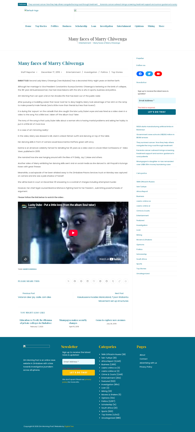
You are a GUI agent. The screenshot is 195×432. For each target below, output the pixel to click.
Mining (151, 26)
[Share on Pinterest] (81, 281)
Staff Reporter (28, 72)
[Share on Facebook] (74, 281)
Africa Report (142, 191)
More (161, 26)
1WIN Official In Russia (145, 181)
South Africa (141, 259)
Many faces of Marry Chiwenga (106, 43)
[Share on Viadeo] (119, 281)
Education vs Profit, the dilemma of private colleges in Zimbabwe (36, 321)
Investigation (106, 26)
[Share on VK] (100, 281)
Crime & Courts (143, 210)
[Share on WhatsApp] (125, 281)
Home (28, 26)
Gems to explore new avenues (110, 320)
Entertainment (124, 26)
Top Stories (41, 26)
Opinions (139, 26)
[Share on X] (68, 281)
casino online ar (143, 206)
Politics (55, 26)
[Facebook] (140, 73)
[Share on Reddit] (106, 281)
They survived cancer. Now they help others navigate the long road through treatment (63, 4)
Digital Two (69, 426)
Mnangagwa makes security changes (73, 321)
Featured (140, 220)
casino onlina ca (143, 201)
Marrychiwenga (30, 269)
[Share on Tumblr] (113, 281)
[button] (162, 26)
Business (66, 26)
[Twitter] (149, 73)
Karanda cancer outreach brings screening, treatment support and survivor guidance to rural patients (141, 4)
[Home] (75, 43)
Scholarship (81, 26)
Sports (139, 264)
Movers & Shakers (144, 239)
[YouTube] (158, 73)
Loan (93, 26)
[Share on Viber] (94, 281)
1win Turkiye (141, 186)
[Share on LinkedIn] (87, 281)
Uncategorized (143, 273)
